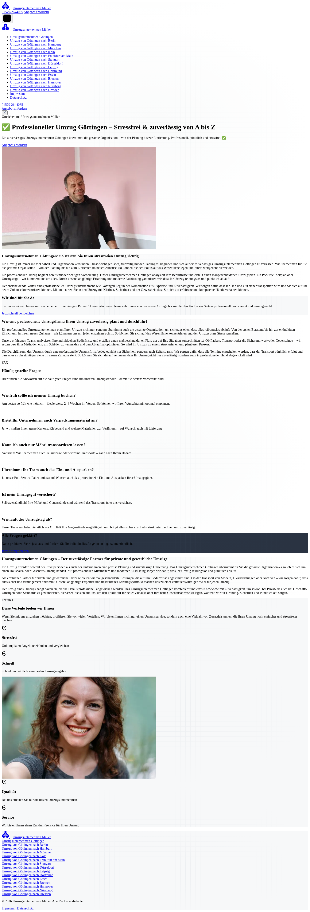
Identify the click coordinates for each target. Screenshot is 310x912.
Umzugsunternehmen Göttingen (31, 37)
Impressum (17, 93)
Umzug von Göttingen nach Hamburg (35, 44)
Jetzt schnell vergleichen (18, 313)
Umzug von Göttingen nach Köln (32, 52)
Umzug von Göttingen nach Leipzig (34, 67)
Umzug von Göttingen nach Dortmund (36, 71)
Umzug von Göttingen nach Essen (33, 75)
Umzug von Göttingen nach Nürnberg (35, 86)
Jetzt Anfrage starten (15, 551)
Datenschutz (18, 97)
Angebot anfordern (36, 12)
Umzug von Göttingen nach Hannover (35, 82)
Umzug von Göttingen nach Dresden (34, 90)
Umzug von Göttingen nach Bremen (34, 78)
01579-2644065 (12, 12)
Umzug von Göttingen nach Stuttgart (34, 59)
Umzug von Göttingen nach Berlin (33, 40)
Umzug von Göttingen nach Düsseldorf (36, 63)
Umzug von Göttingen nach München (35, 48)
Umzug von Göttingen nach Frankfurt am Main (41, 56)
